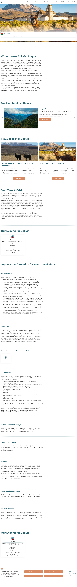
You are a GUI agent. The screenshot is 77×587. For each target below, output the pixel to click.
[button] (37, 2)
